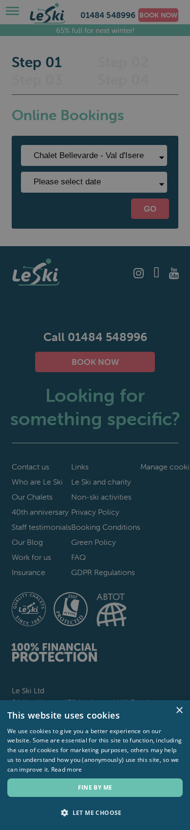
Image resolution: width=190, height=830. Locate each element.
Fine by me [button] (95, 787)
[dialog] (95, 415)
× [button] (179, 710)
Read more (66, 769)
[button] (95, 813)
